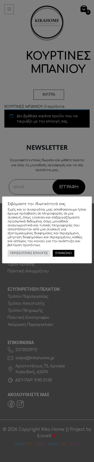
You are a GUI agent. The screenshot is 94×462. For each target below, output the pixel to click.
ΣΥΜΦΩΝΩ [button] (63, 253)
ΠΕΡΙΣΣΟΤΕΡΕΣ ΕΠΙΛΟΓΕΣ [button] (29, 253)
